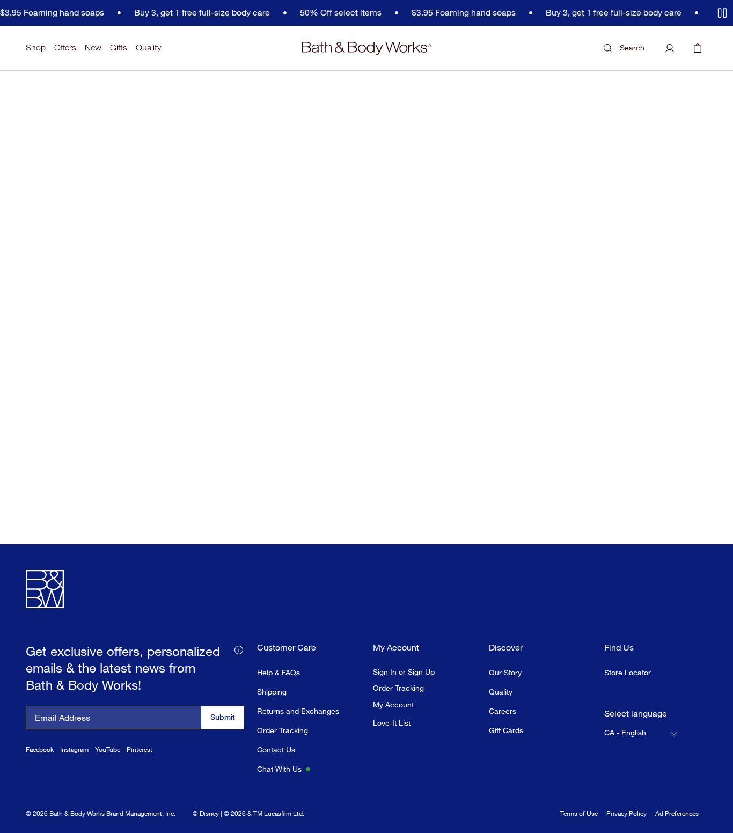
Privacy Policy (626, 813)
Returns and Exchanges (298, 710)
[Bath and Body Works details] (238, 648)
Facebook (40, 750)
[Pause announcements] (722, 13)
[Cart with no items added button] (697, 48)
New (93, 47)
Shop (36, 47)
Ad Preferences (677, 813)
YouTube (107, 750)
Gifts (118, 47)
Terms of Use (579, 813)
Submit (222, 716)
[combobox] (641, 733)
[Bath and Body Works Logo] (366, 48)
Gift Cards (506, 730)
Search (632, 47)
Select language (635, 713)
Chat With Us (279, 768)
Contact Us (276, 749)
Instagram (74, 750)
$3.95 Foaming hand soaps (442, 13)
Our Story (505, 672)
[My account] (669, 48)
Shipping (272, 691)
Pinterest (139, 750)
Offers (65, 47)
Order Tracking (282, 730)
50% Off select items (319, 13)
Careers (502, 710)
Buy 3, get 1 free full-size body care (180, 13)
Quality (148, 47)
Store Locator (627, 672)
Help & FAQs (278, 672)
